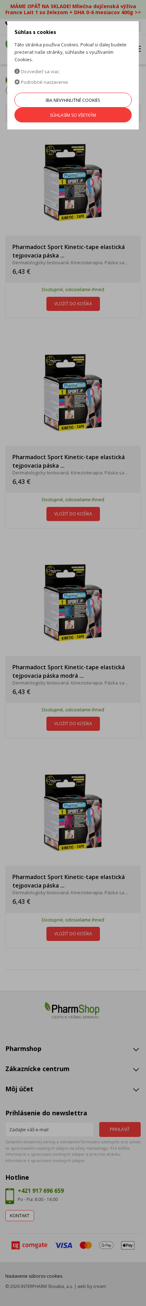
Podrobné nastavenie (44, 82)
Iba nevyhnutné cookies (73, 100)
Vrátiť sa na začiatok (110, 1292)
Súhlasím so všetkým (73, 115)
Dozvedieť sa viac (39, 71)
